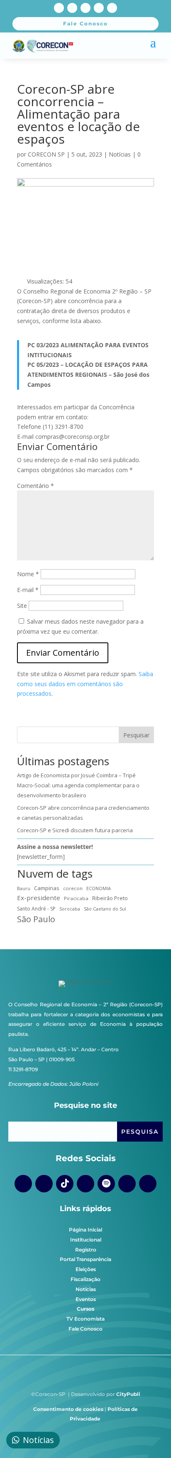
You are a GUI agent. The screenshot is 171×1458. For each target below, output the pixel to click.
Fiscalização (85, 1279)
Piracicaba (76, 898)
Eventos (86, 1299)
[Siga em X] (99, 8)
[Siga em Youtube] (85, 8)
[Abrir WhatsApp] (150, 1437)
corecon (73, 888)
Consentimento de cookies (68, 1409)
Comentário (35, 486)
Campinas (46, 888)
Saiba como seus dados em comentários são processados (85, 684)
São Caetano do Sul (105, 909)
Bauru (23, 888)
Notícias (120, 154)
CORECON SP (46, 154)
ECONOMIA (98, 888)
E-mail (28, 590)
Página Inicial (85, 1230)
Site (22, 606)
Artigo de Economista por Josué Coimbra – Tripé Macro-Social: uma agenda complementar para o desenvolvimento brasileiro (78, 785)
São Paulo (36, 919)
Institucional (85, 1240)
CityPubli (128, 1394)
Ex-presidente (38, 897)
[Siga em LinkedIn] (112, 8)
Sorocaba (69, 909)
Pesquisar (136, 735)
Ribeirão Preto (110, 898)
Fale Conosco (85, 1329)
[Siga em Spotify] (106, 1183)
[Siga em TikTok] (64, 1183)
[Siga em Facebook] (59, 8)
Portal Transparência (85, 1259)
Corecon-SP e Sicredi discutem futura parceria (75, 830)
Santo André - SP (36, 908)
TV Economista (85, 1319)
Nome (28, 574)
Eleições (86, 1269)
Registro (85, 1250)
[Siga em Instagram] (72, 8)
